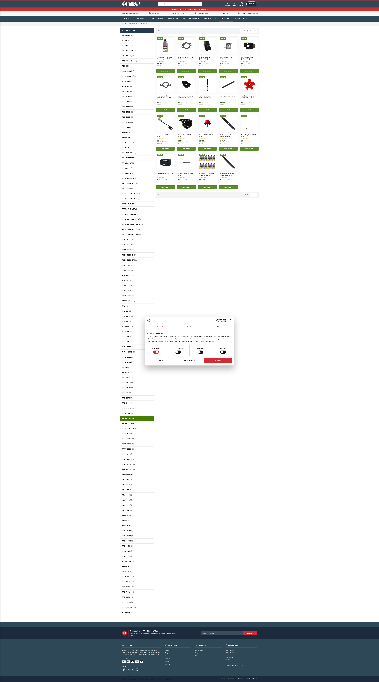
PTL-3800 (127, 485)
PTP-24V (126, 521)
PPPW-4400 (128, 577)
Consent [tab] (160, 327)
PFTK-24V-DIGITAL (130, 209)
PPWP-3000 (128, 469)
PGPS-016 (127, 286)
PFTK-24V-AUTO (129, 204)
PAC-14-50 (127, 546)
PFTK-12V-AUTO (129, 178)
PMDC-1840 (127, 347)
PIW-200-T (127, 342)
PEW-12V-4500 (129, 153)
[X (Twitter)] (132, 670)
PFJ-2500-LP (128, 163)
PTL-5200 (127, 505)
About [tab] (219, 327)
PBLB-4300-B (128, 561)
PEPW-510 (127, 138)
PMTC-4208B (128, 352)
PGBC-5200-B (129, 255)
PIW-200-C (127, 337)
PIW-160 (126, 311)
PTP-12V (126, 515)
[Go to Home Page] (131, 3)
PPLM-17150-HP (129, 423)
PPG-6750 (127, 393)
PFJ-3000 (127, 168)
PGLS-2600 (127, 531)
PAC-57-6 (127, 41)
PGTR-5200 (128, 296)
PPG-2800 (127, 383)
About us (168, 650)
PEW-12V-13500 (129, 158)
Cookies (240, 679)
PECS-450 (127, 127)
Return (167, 661)
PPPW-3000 (128, 449)
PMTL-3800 (127, 357)
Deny (161, 360)
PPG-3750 (127, 388)
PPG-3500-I (128, 587)
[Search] (204, 4)
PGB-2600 (128, 240)
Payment (168, 656)
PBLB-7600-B (129, 607)
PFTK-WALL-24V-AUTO (131, 219)
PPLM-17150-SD (129, 429)
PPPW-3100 (128, 454)
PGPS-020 (127, 291)
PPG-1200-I (127, 602)
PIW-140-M (127, 306)
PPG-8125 (127, 403)
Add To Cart (165, 71)
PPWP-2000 (128, 464)
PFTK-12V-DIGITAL (130, 184)
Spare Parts (133, 23)
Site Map (223, 679)
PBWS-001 (127, 102)
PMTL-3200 (127, 362)
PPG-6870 (127, 398)
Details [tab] (189, 327)
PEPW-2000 (128, 143)
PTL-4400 (127, 495)
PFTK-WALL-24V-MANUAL (132, 224)
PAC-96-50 (128, 56)
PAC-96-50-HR (129, 61)
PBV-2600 (127, 97)
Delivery (167, 659)
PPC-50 (126, 372)
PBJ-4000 (127, 86)
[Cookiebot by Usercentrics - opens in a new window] (217, 320)
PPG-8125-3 (128, 408)
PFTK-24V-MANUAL (130, 214)
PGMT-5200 (129, 281)
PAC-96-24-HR (129, 51)
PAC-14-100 (127, 35)
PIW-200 (126, 332)
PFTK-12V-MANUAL (130, 189)
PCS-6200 (127, 122)
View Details (228, 148)
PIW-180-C (127, 327)
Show (247, 195)
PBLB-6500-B (129, 76)
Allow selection (189, 360)
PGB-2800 (127, 245)
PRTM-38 (127, 556)
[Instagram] (128, 670)
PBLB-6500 (128, 71)
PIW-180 (126, 321)
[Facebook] (124, 670)
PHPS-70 (126, 572)
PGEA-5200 (128, 270)
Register (198, 653)
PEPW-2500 (128, 148)
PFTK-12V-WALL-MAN (131, 199)
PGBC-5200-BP (129, 260)
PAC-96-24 (127, 46)
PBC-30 (126, 66)
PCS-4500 (127, 112)
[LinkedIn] (137, 670)
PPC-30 (126, 367)
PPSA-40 (126, 566)
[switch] (178, 352)
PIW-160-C (127, 316)
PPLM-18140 (128, 439)
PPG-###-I (128, 592)
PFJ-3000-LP (128, 173)
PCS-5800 (127, 117)
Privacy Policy (232, 679)
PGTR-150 (127, 612)
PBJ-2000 (127, 81)
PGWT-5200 (128, 301)
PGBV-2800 (128, 265)
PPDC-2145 (127, 378)
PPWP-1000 (128, 459)
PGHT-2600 (128, 275)
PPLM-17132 (128, 418)
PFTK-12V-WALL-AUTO (131, 194)
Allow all (218, 360)
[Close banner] (230, 320)
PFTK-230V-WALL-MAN (131, 235)
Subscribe (249, 633)
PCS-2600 (127, 107)
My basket (198, 656)
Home (124, 23)
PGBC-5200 (128, 250)
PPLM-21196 (127, 434)
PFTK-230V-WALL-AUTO (132, 229)
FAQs (166, 653)
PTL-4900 (127, 500)
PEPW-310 (127, 132)
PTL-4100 (126, 490)
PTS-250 (127, 510)
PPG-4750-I (128, 582)
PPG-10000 (127, 541)
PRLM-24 (127, 551)
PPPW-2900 (128, 444)
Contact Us (169, 664)
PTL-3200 (127, 480)
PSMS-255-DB (128, 475)
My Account (199, 650)
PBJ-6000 (127, 92)
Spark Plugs (127, 526)
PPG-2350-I (127, 597)
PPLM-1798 (127, 413)
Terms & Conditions (251, 679)
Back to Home (129, 30)
